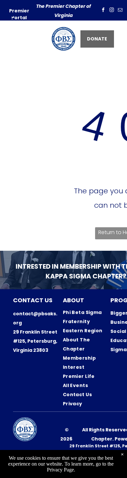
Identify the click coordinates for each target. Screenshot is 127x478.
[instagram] (111, 10)
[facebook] (103, 10)
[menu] (9, 18)
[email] (120, 10)
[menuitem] (86, 317)
